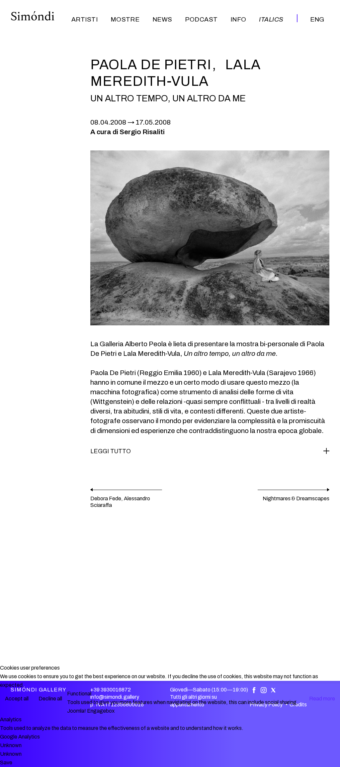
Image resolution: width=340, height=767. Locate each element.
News (162, 19)
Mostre (125, 19)
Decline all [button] (50, 698)
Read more (322, 698)
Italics (271, 19)
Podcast (201, 19)
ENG (317, 19)
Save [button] (6, 762)
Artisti (84, 19)
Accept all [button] (17, 698)
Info (238, 19)
